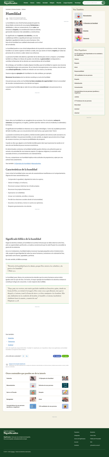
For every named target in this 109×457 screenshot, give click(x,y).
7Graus (13, 451)
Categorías (77, 435)
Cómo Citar (93, 435)
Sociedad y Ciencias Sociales (13, 9)
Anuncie (76, 442)
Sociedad (45, 3)
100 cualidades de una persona (48, 406)
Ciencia (32, 3)
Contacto (76, 445)
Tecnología (78, 3)
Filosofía (59, 3)
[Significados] (17, 433)
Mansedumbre (36, 163)
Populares (76, 432)
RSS (91, 442)
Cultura (38, 3)
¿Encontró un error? (95, 445)
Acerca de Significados (79, 438)
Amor (40, 399)
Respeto (41, 392)
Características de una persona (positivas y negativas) (15, 406)
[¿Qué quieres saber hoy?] (103, 2)
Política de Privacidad (95, 438)
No (27, 356)
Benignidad (10, 399)
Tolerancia (11, 341)
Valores (24, 9)
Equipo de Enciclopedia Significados (17, 363)
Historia (26, 3)
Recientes (92, 432)
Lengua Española (67, 3)
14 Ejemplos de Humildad (22, 163)
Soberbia (11, 338)
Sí (23, 356)
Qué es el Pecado (12, 392)
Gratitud (10, 345)
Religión (52, 3)
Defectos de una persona (46, 385)
